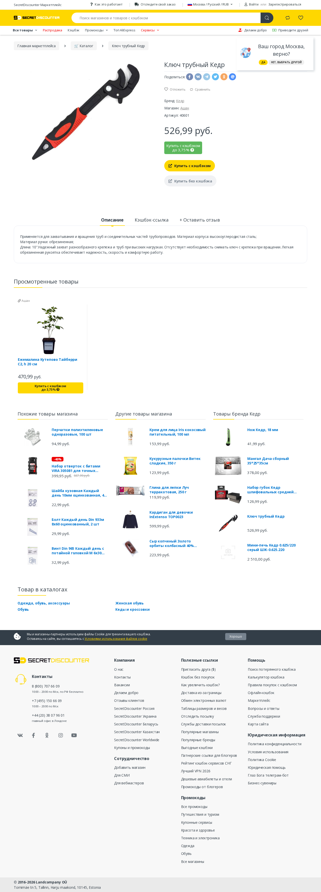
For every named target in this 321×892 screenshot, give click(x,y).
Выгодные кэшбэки (197, 747)
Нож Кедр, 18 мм (262, 430)
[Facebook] (33, 735)
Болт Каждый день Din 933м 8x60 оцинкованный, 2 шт (78, 521)
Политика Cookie (262, 759)
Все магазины (192, 861)
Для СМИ (122, 775)
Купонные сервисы (196, 822)
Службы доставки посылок (203, 724)
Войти (253, 4)
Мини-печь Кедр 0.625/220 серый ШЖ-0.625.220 (271, 547)
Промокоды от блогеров (202, 786)
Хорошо (235, 636)
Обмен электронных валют (204, 700)
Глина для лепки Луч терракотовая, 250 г (169, 489)
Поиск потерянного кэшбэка (271, 669)
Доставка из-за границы (201, 692)
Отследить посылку (197, 716)
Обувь (23, 609)
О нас (118, 669)
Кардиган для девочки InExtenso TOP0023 (171, 514)
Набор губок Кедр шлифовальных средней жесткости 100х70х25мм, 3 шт (275, 489)
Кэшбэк (73, 30)
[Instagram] (60, 735)
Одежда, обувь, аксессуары (44, 603)
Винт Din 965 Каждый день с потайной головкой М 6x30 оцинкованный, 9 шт (78, 550)
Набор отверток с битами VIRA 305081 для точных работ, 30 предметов (76, 468)
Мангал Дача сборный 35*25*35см (268, 460)
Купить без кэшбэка (192, 181)
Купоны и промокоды (132, 747)
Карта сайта (258, 724)
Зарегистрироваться (284, 4)
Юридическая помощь (266, 767)
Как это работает (109, 4)
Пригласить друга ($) (198, 669)
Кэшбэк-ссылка (152, 220)
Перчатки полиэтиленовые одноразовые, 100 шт (77, 432)
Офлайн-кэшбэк (261, 692)
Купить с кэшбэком (192, 165)
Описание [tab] (112, 220)
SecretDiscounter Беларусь (136, 724)
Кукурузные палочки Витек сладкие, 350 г (175, 460)
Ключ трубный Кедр (266, 516)
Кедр (180, 100)
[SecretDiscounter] (36, 18)
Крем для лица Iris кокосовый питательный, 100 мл (177, 432)
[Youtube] (74, 735)
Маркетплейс (259, 700)
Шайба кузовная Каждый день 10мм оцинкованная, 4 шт (78, 493)
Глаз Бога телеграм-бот (268, 775)
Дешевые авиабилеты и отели (206, 779)
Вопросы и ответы (263, 708)
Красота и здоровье (198, 830)
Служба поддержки (264, 716)
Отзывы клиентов (129, 700)
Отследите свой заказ (158, 4)
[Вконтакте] (20, 735)
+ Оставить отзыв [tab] (200, 220)
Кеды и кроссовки (132, 609)
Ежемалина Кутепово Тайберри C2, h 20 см (47, 361)
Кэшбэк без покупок (198, 677)
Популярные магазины (200, 731)
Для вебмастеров (129, 783)
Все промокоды (194, 806)
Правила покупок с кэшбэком (272, 684)
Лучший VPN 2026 (195, 771)
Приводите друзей (293, 30)
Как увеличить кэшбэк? (200, 684)
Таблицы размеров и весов (204, 708)
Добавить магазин (129, 767)
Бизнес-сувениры (262, 783)
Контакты (122, 677)
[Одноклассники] (47, 735)
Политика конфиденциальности (274, 743)
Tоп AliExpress (124, 30)
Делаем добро (255, 30)
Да (263, 62)
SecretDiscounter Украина (135, 716)
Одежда (187, 845)
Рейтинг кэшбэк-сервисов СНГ (206, 763)
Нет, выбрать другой (286, 62)
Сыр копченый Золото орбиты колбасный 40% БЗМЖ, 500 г (171, 543)
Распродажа (52, 30)
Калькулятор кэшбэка (266, 677)
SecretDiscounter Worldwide (136, 739)
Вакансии (122, 684)
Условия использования (268, 751)
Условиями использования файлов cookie (116, 639)
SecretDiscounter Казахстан (137, 731)
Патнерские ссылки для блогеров (209, 755)
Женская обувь (129, 603)
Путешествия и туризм (200, 814)
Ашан (184, 108)
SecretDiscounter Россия (134, 708)
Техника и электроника (200, 838)
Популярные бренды (198, 739)
